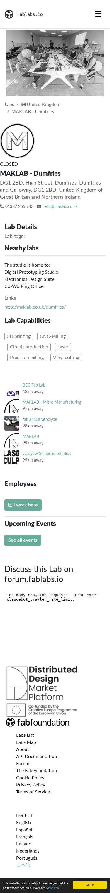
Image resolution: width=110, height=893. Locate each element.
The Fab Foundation (36, 770)
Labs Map (26, 742)
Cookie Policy (30, 777)
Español (24, 829)
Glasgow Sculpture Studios (47, 454)
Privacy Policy (30, 785)
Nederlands (28, 851)
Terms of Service (33, 792)
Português (26, 858)
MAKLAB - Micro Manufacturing (52, 402)
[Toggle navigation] (98, 14)
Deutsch (24, 815)
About (22, 749)
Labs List (25, 735)
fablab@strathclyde (40, 419)
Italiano (23, 844)
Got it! (90, 884)
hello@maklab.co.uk (60, 207)
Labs (9, 104)
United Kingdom (43, 104)
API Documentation (36, 756)
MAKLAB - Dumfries (32, 111)
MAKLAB (31, 436)
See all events (22, 540)
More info (52, 888)
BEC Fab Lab (34, 385)
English (23, 822)
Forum (22, 763)
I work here (25, 505)
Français (24, 837)
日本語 (23, 865)
